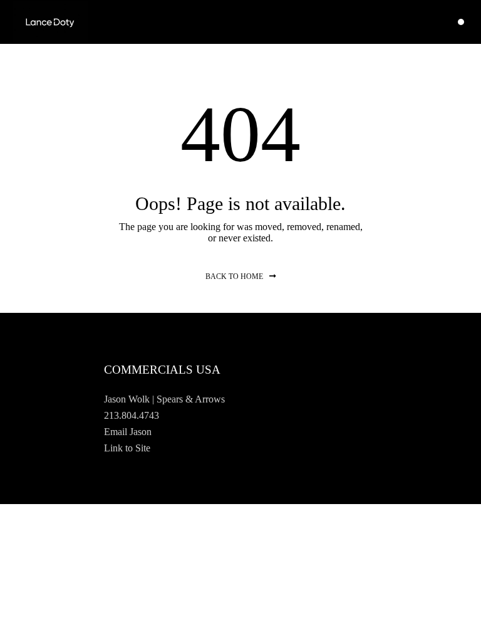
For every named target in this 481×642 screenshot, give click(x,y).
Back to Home (234, 276)
